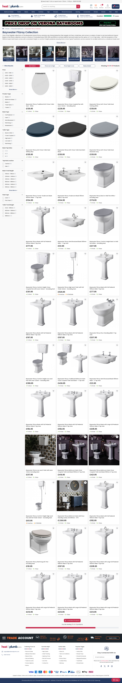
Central (7, 163)
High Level (8, 138)
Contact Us (45, 663)
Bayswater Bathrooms (17, 28)
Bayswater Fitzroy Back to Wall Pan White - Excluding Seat (103, 196)
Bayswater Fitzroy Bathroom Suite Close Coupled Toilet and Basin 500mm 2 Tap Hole (71, 471)
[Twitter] (104, 666)
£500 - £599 (8, 83)
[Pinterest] (108, 666)
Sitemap (61, 663)
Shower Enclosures (81, 656)
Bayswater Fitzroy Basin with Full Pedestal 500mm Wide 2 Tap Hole (38, 242)
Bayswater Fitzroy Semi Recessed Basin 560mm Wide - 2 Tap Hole (104, 379)
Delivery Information (30, 653)
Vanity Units (79, 651)
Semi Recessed (9, 120)
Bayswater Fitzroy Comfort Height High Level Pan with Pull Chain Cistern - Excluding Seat (39, 517)
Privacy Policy (62, 658)
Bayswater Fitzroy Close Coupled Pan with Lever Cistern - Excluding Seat (70, 105)
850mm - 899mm (10, 181)
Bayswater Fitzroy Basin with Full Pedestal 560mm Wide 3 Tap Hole (70, 425)
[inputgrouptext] (78, 6)
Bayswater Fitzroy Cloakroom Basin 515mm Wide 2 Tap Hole (71, 196)
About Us (61, 651)
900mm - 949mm (10, 184)
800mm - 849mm (10, 210)
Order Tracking (46, 653)
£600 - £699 (8, 86)
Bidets (7, 102)
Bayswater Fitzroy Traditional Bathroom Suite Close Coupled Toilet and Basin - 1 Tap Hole (71, 379)
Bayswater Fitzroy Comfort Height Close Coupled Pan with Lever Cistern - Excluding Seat (40, 288)
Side (6, 166)
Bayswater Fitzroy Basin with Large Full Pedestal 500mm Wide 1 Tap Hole (104, 562)
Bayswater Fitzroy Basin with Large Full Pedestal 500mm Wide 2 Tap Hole (104, 425)
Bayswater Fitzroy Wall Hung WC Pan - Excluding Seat (37, 562)
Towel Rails (79, 660)
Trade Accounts (29, 660)
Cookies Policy (63, 660)
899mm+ (7, 216)
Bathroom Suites (9, 99)
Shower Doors (80, 663)
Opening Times (46, 656)
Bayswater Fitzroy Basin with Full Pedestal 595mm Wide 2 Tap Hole (70, 334)
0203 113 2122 (77, 1)
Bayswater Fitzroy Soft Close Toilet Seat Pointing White (102, 105)
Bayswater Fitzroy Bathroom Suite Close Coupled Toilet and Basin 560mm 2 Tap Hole (103, 471)
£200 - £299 (8, 75)
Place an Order (29, 651)
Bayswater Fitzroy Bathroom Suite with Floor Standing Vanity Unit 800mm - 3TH (71, 517)
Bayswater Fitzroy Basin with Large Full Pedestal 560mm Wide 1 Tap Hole (40, 608)
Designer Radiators (81, 658)
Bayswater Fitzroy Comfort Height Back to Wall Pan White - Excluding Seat (104, 242)
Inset (6, 117)
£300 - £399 (8, 78)
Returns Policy (28, 656)
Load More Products (73, 620)
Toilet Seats (8, 105)
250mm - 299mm (10, 179)
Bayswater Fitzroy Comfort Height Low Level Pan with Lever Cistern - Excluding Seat (39, 379)
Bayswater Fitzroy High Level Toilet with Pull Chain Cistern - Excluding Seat (71, 288)
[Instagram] (111, 666)
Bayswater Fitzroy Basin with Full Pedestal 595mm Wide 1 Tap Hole (38, 334)
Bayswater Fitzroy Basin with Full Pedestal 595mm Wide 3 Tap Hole (70, 562)
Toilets (7, 107)
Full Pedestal (8, 115)
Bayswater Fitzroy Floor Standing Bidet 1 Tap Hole (103, 334)
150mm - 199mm (9, 174)
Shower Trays (80, 653)
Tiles (110, 12)
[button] (107, 6)
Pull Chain (8, 200)
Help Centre (45, 651)
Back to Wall (8, 133)
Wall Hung (8, 123)
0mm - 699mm (9, 208)
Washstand (8, 125)
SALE (116, 12)
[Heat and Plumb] (12, 6)
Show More (12, 89)
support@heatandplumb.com (11, 651)
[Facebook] (101, 666)
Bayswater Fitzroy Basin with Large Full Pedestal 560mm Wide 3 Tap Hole (104, 608)
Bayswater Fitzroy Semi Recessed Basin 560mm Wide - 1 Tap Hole (72, 242)
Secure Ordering (29, 658)
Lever (6, 198)
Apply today (113, 638)
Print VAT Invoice (46, 658)
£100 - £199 (8, 73)
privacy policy (104, 660)
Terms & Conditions (64, 653)
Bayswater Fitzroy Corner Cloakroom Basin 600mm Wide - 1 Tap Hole (39, 196)
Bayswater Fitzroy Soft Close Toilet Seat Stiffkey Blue (38, 151)
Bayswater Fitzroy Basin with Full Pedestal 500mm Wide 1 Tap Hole (102, 288)
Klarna (27, 665)
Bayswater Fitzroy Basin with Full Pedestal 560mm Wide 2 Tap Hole (38, 425)
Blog (60, 656)
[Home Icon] (3, 28)
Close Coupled (9, 135)
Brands (103, 12)
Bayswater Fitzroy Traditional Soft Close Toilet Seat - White (40, 105)
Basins (7, 97)
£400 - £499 (8, 81)
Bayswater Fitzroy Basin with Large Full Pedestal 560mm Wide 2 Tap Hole (72, 608)
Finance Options (29, 663)
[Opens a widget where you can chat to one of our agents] (115, 680)
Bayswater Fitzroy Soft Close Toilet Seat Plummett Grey (102, 151)
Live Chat (44, 660)
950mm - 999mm (10, 187)
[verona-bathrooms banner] (61, 23)
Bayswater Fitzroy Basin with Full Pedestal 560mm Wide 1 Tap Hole (102, 517)
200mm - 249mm (10, 176)
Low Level (7, 141)
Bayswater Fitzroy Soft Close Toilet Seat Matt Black (71, 151)
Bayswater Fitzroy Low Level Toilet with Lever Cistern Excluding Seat (39, 471)
